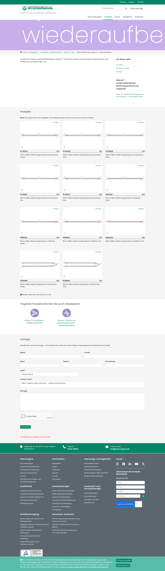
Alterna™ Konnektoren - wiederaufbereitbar (34, 321)
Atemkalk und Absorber (28, 500)
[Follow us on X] (143, 464)
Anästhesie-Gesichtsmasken (30, 491)
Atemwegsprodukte (91, 463)
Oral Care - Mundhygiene (61, 506)
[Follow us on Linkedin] (130, 464)
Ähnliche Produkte (122, 68)
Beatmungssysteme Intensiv (62, 494)
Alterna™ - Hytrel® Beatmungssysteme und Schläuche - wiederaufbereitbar (130, 95)
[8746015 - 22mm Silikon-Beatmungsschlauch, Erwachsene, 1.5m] (82, 178)
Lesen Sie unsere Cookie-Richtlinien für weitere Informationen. (84, 567)
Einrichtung (110, 361)
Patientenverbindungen (92, 470)
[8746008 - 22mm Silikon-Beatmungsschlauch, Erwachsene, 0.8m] (125, 135)
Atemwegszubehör (91, 466)
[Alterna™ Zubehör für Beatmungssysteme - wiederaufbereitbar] (67, 313)
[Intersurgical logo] (38, 8)
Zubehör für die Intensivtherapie (64, 500)
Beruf (22, 361)
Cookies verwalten (124, 560)
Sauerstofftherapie (91, 493)
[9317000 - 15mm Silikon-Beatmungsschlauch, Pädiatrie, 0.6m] (125, 178)
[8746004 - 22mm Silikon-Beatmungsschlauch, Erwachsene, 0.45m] (39, 135)
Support (132, 2)
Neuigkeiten (127, 17)
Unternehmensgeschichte (29, 466)
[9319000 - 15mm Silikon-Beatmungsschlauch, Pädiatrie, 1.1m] (82, 221)
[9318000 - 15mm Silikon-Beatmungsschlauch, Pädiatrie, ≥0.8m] (39, 221)
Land (22, 370)
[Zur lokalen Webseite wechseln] (141, 8)
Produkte (108, 17)
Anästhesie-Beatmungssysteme (32, 494)
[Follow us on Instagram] (117, 464)
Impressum (56, 479)
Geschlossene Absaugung (62, 503)
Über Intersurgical (94, 17)
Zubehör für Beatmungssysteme (32, 497)
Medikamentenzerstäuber (93, 476)
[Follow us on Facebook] (123, 464)
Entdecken (139, 17)
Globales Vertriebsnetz (28, 473)
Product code (26, 379)
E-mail (87, 352)
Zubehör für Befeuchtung (61, 497)
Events (117, 17)
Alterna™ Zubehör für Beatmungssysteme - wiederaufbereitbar (66, 323)
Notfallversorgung (26, 503)
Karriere (123, 2)
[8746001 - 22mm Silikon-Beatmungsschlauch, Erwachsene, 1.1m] (39, 178)
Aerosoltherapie (90, 496)
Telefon (66, 361)
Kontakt (140, 2)
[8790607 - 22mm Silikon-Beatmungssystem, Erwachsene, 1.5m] (82, 264)
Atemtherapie (89, 503)
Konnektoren (57, 510)
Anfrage (119, 72)
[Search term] (125, 8)
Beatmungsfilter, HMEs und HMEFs (96, 473)
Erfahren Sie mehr (122, 478)
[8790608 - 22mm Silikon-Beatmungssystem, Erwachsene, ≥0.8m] (39, 264)
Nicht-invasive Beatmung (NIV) (63, 491)
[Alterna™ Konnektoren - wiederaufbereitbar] (35, 313)
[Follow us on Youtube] (136, 464)
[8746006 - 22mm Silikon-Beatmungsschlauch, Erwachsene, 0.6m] (82, 135)
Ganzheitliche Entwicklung (29, 470)
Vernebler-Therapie (91, 499)
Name (23, 352)
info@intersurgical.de (120, 449)
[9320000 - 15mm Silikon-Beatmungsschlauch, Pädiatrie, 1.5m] (125, 221)
